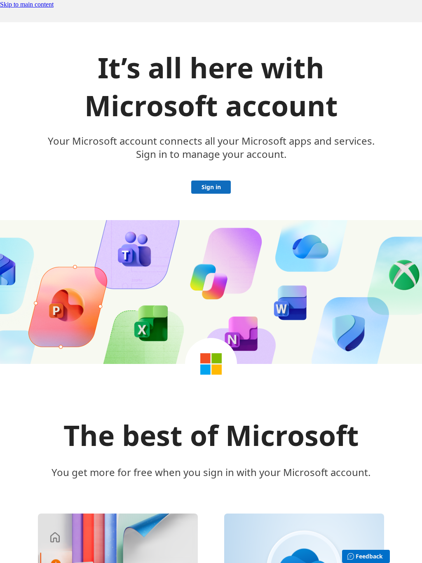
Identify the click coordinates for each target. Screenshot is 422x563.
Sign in (211, 187)
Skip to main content (27, 4)
